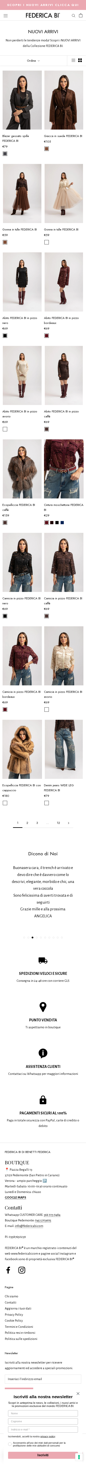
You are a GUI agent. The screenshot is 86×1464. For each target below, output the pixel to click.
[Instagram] (21, 1269)
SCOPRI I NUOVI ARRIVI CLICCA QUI (43, 5)
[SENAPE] (5, 803)
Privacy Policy (14, 1314)
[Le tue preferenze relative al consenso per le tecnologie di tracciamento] (79, 1457)
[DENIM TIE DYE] (46, 803)
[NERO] (5, 335)
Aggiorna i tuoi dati (18, 1308)
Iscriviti (42, 1455)
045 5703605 (43, 1220)
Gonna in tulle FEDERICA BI (19, 229)
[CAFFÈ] (46, 429)
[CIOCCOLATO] (46, 148)
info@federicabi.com (29, 1226)
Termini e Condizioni (19, 1326)
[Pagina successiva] (68, 823)
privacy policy (47, 1436)
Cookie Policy (14, 1320)
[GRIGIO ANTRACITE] (5, 153)
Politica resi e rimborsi (20, 1332)
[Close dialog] (78, 1394)
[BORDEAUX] (46, 335)
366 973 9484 (52, 1214)
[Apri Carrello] (80, 15)
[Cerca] (73, 15)
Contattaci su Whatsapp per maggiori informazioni (43, 1073)
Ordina (32, 60)
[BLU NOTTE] (62, 522)
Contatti (10, 1302)
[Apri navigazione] (6, 15)
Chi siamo (11, 1296)
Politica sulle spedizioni (21, 1339)
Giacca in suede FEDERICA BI (63, 136)
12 (58, 823)
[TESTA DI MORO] (51, 522)
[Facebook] (8, 1269)
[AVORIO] (46, 242)
